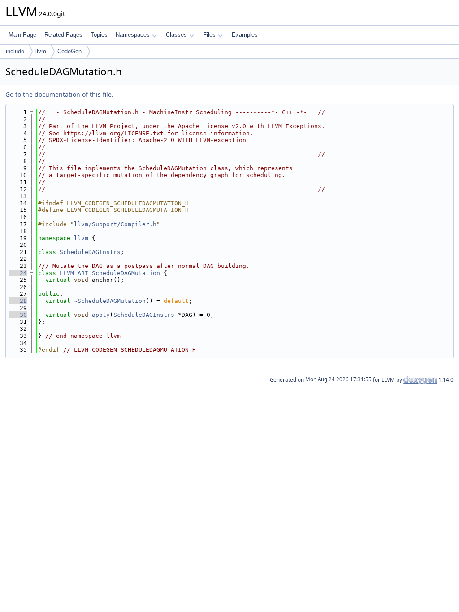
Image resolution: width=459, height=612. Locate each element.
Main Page (22, 34)
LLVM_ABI (74, 273)
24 (18, 273)
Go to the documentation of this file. (59, 94)
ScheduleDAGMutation (126, 273)
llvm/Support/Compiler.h (115, 224)
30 (18, 314)
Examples (245, 34)
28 (18, 300)
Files (209, 34)
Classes (176, 34)
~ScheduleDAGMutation (110, 300)
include (15, 51)
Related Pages (63, 34)
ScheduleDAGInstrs (90, 252)
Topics (99, 34)
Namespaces (133, 34)
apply (101, 314)
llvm (40, 51)
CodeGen (69, 51)
